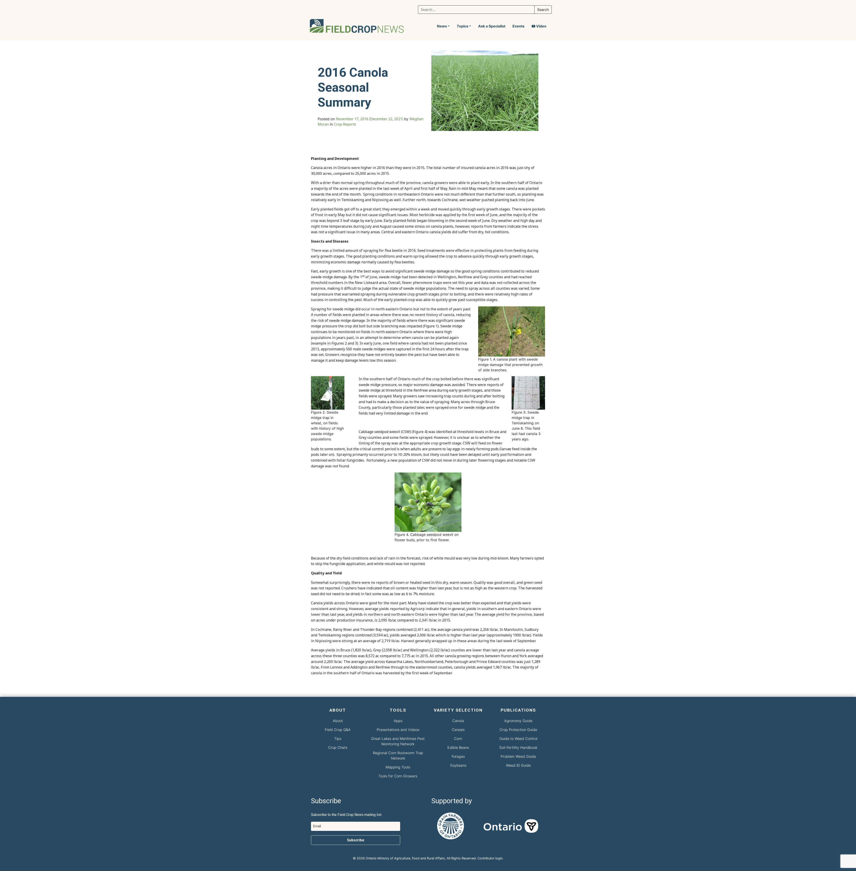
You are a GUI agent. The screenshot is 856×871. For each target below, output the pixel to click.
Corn (458, 738)
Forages (458, 756)
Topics (462, 26)
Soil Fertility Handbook (518, 747)
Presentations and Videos (398, 729)
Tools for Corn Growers (398, 776)
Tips (337, 738)
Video (540, 26)
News (442, 26)
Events (518, 26)
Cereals (458, 729)
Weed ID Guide (518, 765)
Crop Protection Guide (518, 729)
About (338, 720)
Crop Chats (337, 747)
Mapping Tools (398, 767)
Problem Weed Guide (518, 756)
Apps (398, 720)
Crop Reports (345, 124)
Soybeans (458, 765)
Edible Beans (458, 747)
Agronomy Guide (518, 720)
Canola (458, 720)
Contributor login (489, 858)
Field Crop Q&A (338, 729)
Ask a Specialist (491, 26)
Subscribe (355, 840)
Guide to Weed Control (518, 738)
